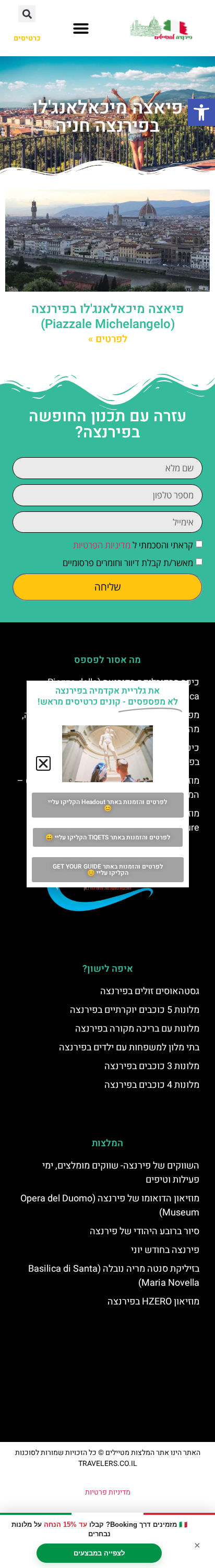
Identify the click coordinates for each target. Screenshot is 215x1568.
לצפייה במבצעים (99, 1553)
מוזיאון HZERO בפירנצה (153, 1302)
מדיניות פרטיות (107, 1492)
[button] (201, 112)
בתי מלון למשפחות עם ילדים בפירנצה (129, 1047)
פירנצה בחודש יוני (165, 1250)
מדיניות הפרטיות (101, 545)
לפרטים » (107, 339)
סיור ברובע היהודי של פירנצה (144, 1231)
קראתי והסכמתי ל (133, 545)
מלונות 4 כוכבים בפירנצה (151, 1085)
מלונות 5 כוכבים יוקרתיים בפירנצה (134, 1010)
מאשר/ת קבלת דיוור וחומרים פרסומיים (128, 563)
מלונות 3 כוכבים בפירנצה (151, 1066)
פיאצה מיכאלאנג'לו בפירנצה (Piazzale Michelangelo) (107, 316)
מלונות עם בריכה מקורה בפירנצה (137, 1029)
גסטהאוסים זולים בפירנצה (149, 991)
